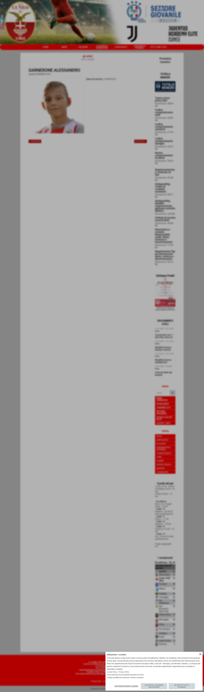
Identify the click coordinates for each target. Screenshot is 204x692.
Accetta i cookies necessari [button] (154, 686)
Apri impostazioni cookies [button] (126, 686)
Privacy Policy (124, 672)
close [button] (200, 654)
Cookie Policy (112, 672)
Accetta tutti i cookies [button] (182, 686)
